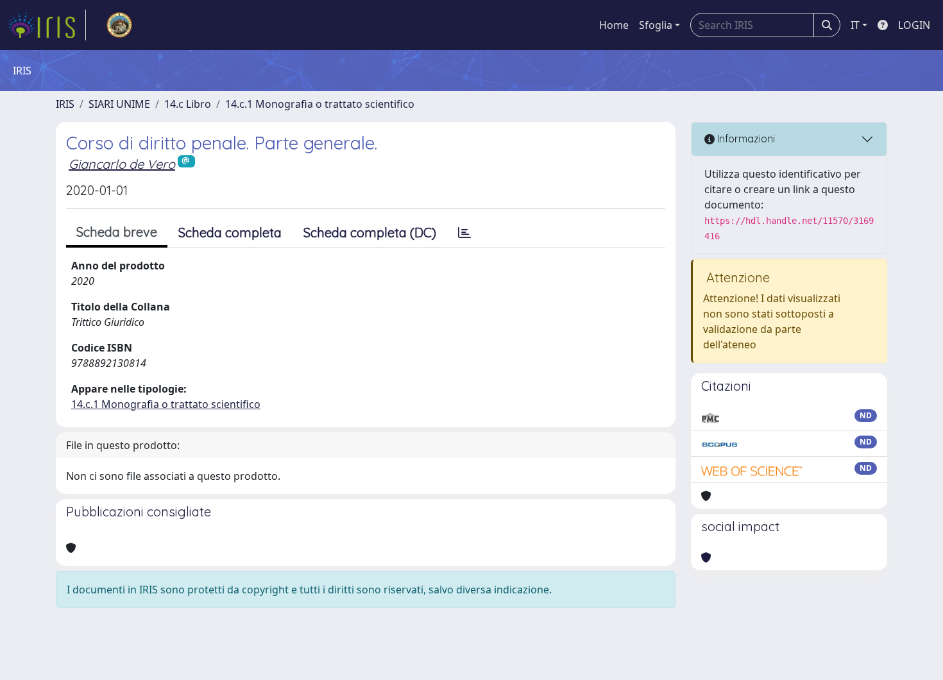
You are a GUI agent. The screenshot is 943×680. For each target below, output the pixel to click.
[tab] (464, 232)
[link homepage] (47, 25)
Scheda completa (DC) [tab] (369, 233)
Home (614, 25)
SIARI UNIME (119, 104)
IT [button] (855, 25)
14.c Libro (187, 104)
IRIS (65, 104)
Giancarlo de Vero (122, 164)
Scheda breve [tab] (116, 232)
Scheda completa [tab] (230, 233)
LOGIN (914, 25)
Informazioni (745, 138)
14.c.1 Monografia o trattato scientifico (319, 104)
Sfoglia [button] (655, 25)
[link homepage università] (119, 25)
